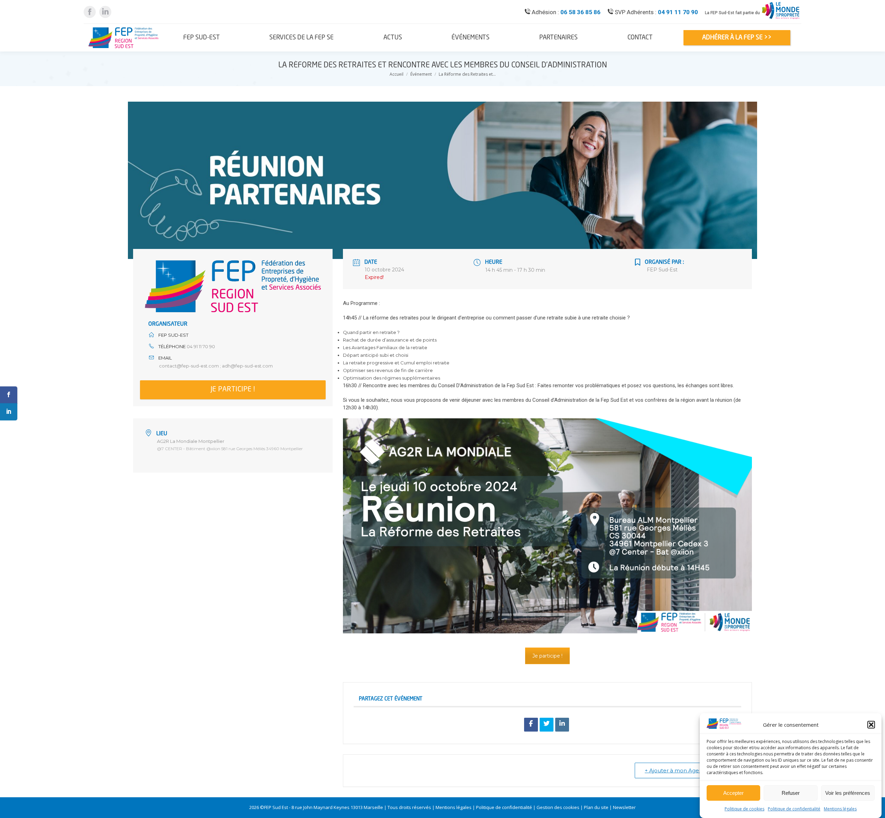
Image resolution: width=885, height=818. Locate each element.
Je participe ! (233, 389)
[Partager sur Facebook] (531, 725)
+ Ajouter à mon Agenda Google (687, 770)
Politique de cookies (744, 809)
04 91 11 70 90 (678, 12)
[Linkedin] (562, 725)
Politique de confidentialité (794, 809)
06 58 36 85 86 (580, 12)
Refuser (791, 793)
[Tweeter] (546, 725)
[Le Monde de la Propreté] (780, 18)
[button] (871, 724)
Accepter (733, 793)
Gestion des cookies (558, 807)
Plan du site (596, 807)
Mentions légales (840, 809)
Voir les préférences (847, 793)
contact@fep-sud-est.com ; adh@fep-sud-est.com (216, 366)
